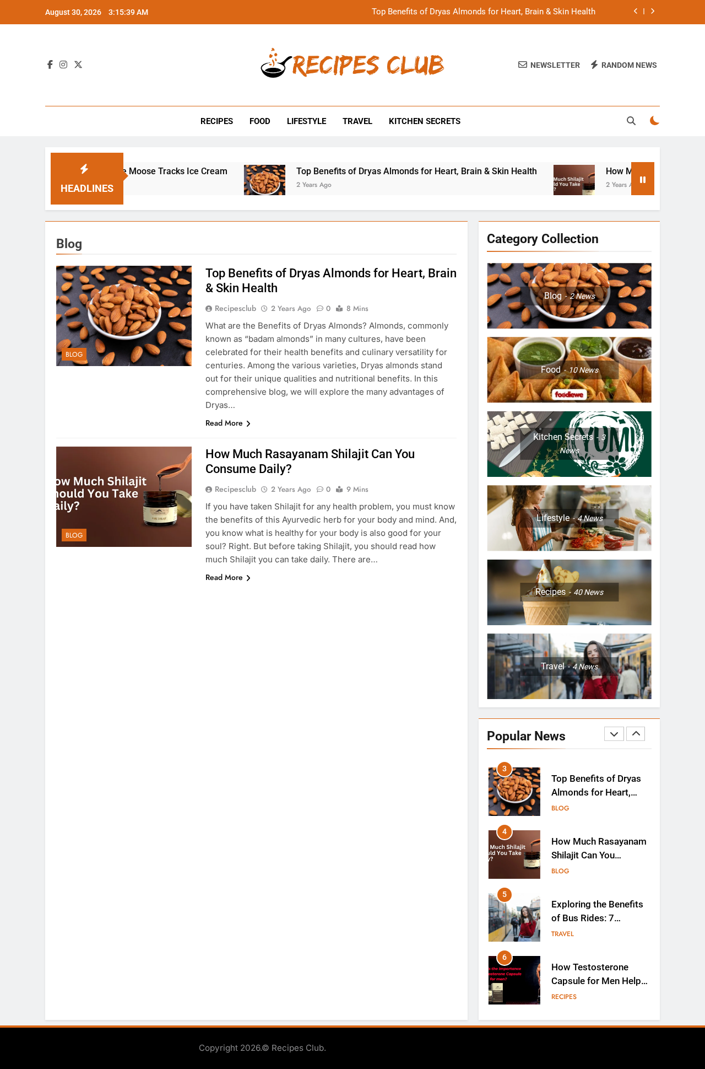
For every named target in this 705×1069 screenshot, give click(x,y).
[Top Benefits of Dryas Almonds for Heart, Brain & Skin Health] (236, 185)
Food (260, 121)
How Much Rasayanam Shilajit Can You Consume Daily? (599, 855)
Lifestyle (306, 121)
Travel (357, 121)
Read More (224, 422)
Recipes (216, 121)
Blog (74, 354)
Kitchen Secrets (424, 121)
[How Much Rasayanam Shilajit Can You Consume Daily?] (545, 185)
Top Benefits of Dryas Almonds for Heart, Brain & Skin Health (483, 12)
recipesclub (235, 308)
